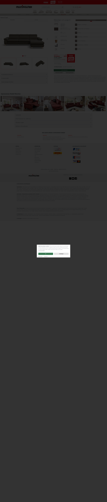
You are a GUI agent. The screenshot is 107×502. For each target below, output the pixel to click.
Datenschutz (40, 256)
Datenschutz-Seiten (41, 250)
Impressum (46, 256)
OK (45, 253)
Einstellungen (61, 253)
